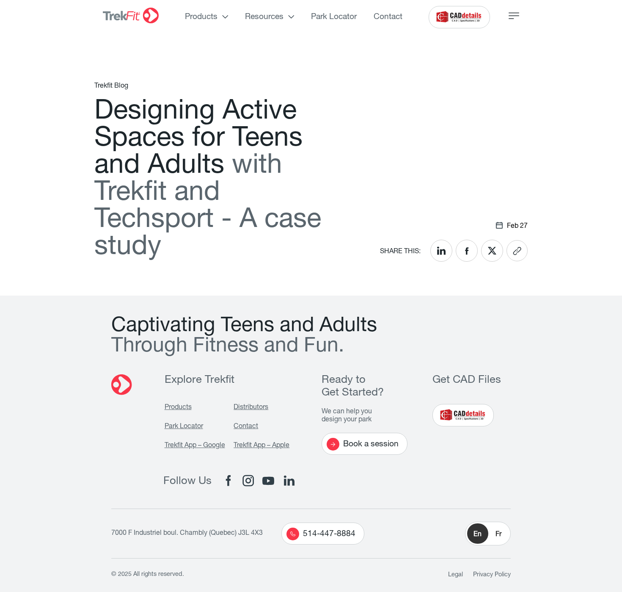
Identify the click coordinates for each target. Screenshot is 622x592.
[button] (488, 533)
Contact (388, 17)
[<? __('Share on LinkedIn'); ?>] (441, 251)
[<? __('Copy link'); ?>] (517, 250)
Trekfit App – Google (195, 446)
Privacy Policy (492, 575)
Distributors (251, 407)
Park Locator (334, 17)
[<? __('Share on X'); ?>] (492, 251)
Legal (455, 575)
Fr (498, 534)
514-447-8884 (329, 534)
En (477, 534)
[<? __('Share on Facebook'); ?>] (467, 251)
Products (201, 17)
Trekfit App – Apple (261, 446)
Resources (264, 17)
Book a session (371, 444)
